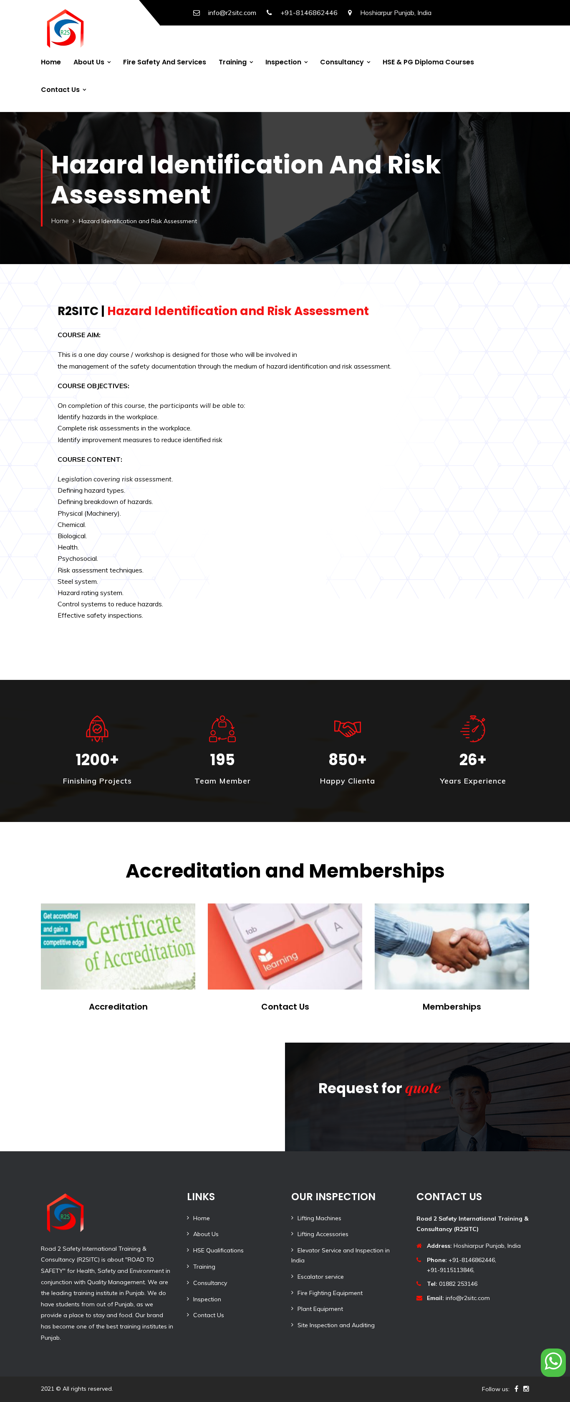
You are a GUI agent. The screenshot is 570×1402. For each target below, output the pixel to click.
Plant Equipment (320, 1309)
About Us (88, 62)
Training (233, 62)
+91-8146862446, (461, 1260)
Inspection (283, 62)
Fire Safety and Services (164, 62)
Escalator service (321, 1276)
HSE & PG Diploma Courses (428, 62)
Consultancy (342, 62)
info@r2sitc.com (232, 12)
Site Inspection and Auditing (336, 1325)
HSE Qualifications (218, 1250)
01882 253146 (452, 1283)
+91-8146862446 (309, 12)
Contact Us (60, 89)
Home (51, 62)
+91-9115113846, (450, 1270)
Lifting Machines (319, 1218)
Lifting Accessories (323, 1234)
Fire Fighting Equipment (330, 1293)
